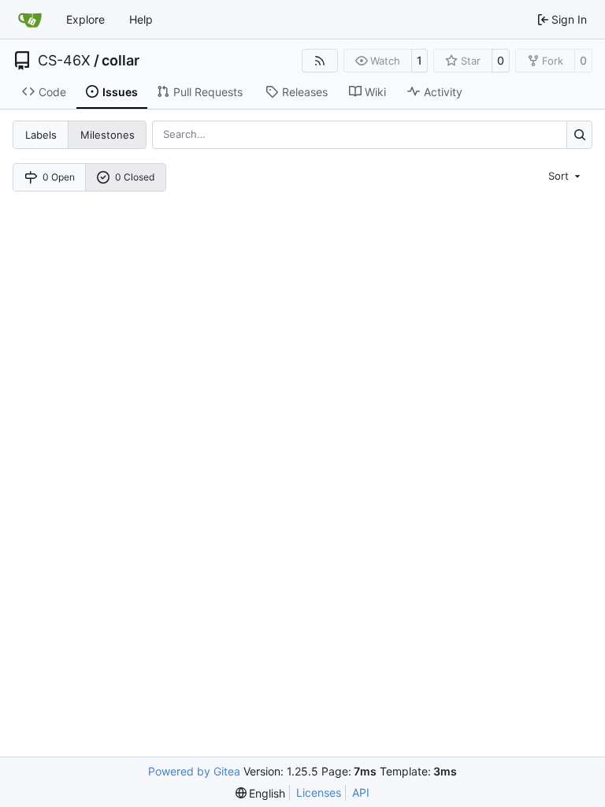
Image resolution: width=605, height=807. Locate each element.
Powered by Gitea (194, 771)
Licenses (318, 792)
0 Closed (134, 177)
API (360, 792)
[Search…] (579, 134)
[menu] (565, 175)
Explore (85, 19)
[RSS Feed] (320, 61)
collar (120, 61)
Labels (41, 134)
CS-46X (64, 61)
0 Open (59, 177)
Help (141, 19)
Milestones (107, 134)
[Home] (30, 20)
